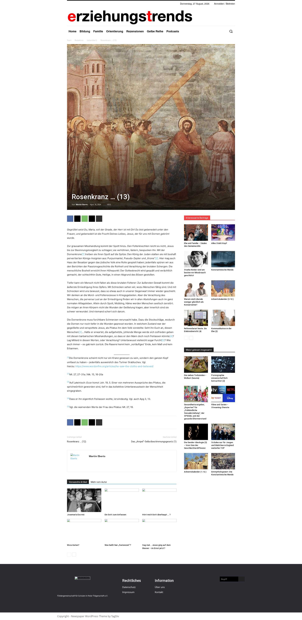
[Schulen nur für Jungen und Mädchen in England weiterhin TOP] (223, 432)
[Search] (241, 579)
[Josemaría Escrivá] (84, 500)
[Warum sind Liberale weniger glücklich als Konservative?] (196, 288)
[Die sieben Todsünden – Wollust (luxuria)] (196, 364)
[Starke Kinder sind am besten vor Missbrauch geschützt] (196, 259)
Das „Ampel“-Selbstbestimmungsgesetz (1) (153, 441)
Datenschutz (129, 587)
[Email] (92, 219)
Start (69, 40)
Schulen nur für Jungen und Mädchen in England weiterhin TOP (222, 445)
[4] (171, 336)
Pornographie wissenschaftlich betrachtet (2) (219, 378)
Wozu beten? (73, 545)
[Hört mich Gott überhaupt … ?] (159, 500)
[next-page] (74, 554)
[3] (80, 332)
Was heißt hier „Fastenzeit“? (118, 545)
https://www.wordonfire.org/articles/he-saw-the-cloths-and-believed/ (114, 366)
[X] (77, 219)
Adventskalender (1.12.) (195, 472)
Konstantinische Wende (222, 270)
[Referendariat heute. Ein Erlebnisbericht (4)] (196, 318)
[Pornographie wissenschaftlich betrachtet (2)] (223, 364)
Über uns (160, 587)
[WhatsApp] (84, 219)
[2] (156, 258)
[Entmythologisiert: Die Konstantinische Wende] (223, 461)
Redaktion (79, 40)
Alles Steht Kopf (219, 243)
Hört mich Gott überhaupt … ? (156, 514)
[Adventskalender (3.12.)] (223, 288)
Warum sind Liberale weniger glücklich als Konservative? (194, 302)
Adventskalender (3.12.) (222, 299)
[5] (163, 340)
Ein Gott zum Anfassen (115, 514)
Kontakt (159, 592)
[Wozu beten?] (84, 530)
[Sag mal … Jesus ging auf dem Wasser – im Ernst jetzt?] (159, 530)
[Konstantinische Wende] (223, 259)
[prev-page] (69, 554)
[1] (83, 254)
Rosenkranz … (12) (76, 441)
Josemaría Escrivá (75, 514)
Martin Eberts (82, 204)
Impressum (128, 592)
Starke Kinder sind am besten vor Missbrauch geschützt (195, 273)
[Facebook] (70, 219)
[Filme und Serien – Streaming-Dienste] (223, 394)
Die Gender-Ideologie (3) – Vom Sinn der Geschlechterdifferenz (195, 445)
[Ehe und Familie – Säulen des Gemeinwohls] (196, 232)
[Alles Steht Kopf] (223, 232)
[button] (231, 31)
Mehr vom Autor (99, 482)
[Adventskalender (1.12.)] (196, 461)
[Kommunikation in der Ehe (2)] (223, 318)
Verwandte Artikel (78, 482)
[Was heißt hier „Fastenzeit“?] (122, 530)
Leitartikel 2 (92, 40)
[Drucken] (99, 219)
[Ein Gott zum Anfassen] (122, 500)
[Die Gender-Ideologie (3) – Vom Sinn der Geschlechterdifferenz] (196, 432)
